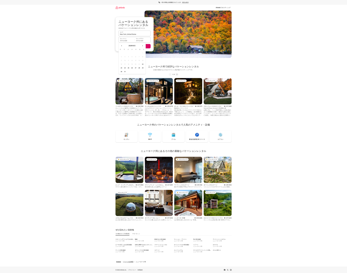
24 (125, 68)
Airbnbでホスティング (223, 8)
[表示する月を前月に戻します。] (121, 45)
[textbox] (126, 40)
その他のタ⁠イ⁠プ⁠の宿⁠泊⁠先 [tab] (122, 233)
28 (139, 68)
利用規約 (140, 270)
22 (142, 64)
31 (125, 71)
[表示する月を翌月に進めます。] (142, 45)
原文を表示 (185, 2)
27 (135, 68)
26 (132, 68)
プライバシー (132, 270)
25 (128, 68)
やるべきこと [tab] (136, 233)
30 (121, 71)
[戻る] (170, 74)
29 (142, 68)
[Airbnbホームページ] (120, 7)
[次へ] (176, 74)
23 (121, 68)
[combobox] (134, 34)
